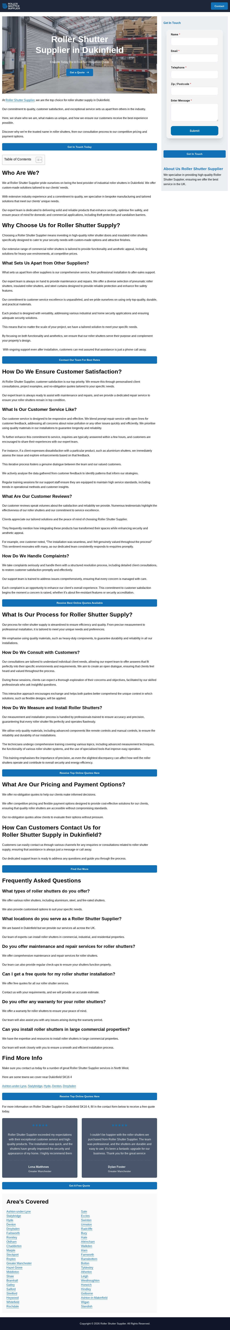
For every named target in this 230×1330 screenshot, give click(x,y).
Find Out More (79, 869)
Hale (84, 1237)
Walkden (86, 1246)
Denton (56, 1086)
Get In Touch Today (80, 146)
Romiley (11, 1237)
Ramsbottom (89, 1259)
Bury (84, 1233)
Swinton (86, 1220)
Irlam (84, 1250)
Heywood (12, 1297)
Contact (219, 6)
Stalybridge (35, 1086)
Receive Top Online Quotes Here (80, 772)
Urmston (86, 1224)
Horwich (86, 1284)
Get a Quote (77, 72)
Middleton (12, 1271)
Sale (84, 1211)
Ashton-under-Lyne (14, 1086)
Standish (86, 1306)
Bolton (85, 1263)
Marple (10, 1250)
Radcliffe (86, 1228)
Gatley (10, 1284)
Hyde (47, 1086)
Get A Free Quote (79, 1185)
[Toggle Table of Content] (37, 160)
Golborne (87, 1293)
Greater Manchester (19, 1263)
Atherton (86, 1271)
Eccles (85, 1215)
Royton (11, 1259)
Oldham (11, 1241)
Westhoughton (90, 1280)
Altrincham (88, 1241)
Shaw (10, 1276)
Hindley (86, 1289)
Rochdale (12, 1306)
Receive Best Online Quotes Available (80, 602)
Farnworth (87, 1254)
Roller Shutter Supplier (20, 100)
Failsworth (13, 1233)
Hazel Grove (14, 1267)
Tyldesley (87, 1267)
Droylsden (69, 1086)
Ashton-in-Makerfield (94, 1297)
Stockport (12, 1254)
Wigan (85, 1302)
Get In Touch (195, 154)
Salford (11, 1289)
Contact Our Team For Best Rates (79, 359)
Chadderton (14, 1246)
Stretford (11, 1293)
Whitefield (12, 1302)
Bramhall (12, 1280)
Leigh (84, 1276)
